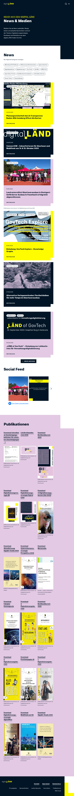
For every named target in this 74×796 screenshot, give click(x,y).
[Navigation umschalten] (68, 3)
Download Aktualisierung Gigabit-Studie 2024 (11, 548)
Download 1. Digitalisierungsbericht (45, 660)
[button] (8, 12)
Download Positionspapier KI (27, 658)
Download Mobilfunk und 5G (27, 714)
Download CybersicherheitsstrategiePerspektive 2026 (27, 549)
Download (41, 433)
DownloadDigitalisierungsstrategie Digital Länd (27, 494)
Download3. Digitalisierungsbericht (28, 605)
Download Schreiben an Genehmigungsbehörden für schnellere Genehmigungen (11, 436)
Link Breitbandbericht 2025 (27, 434)
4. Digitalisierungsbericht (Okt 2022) (45, 494)
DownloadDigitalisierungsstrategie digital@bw (10, 716)
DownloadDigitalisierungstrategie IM (11, 493)
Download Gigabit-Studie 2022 (45, 714)
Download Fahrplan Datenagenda (9, 604)
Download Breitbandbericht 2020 (44, 604)
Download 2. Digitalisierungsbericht (11, 660)
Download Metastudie (42, 547)
